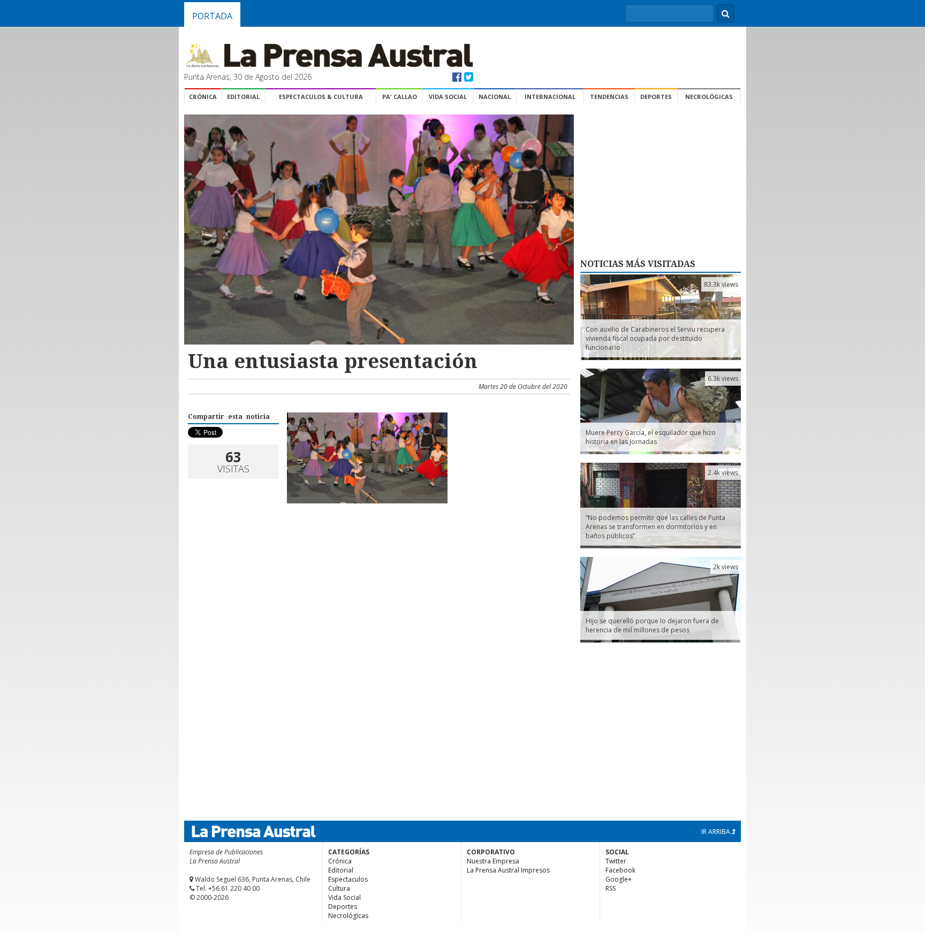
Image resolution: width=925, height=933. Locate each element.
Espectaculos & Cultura (321, 97)
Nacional (495, 97)
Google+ (618, 879)
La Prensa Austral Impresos (508, 870)
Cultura (339, 888)
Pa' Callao (399, 97)
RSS (610, 888)
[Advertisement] (377, 548)
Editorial (243, 97)
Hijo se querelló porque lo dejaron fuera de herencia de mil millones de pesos (652, 625)
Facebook (620, 870)
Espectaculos (348, 879)
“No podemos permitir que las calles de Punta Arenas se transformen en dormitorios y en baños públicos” (655, 526)
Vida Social (448, 97)
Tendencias (609, 97)
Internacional (550, 97)
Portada (212, 16)
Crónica (203, 97)
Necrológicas (709, 97)
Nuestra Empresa (493, 861)
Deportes (656, 97)
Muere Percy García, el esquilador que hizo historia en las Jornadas (651, 437)
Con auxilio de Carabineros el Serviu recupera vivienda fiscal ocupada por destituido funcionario (655, 338)
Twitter (615, 861)
